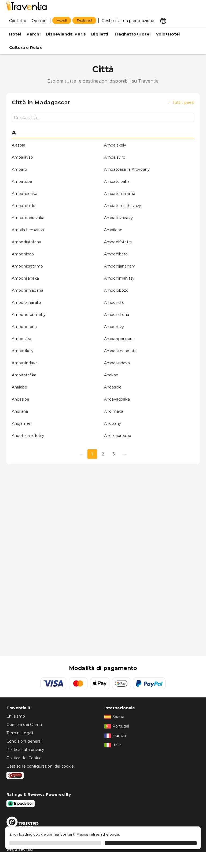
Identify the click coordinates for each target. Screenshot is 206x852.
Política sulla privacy (25, 749)
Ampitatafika (24, 375)
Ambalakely (115, 145)
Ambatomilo (24, 205)
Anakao (111, 375)
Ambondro (114, 302)
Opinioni (39, 20)
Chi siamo (15, 716)
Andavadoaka (117, 399)
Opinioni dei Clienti (24, 724)
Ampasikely (23, 350)
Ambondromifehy (29, 314)
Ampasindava (25, 363)
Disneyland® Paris (66, 34)
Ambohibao (23, 254)
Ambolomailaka (26, 302)
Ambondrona (116, 314)
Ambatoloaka (117, 181)
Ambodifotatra (118, 242)
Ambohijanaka (25, 278)
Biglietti (99, 34)
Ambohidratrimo (27, 266)
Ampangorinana (119, 338)
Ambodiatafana (26, 242)
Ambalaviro (115, 157)
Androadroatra (117, 435)
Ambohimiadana (27, 290)
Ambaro (19, 169)
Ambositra (21, 338)
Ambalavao (22, 157)
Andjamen (21, 423)
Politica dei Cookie (24, 757)
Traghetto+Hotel (132, 34)
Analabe (19, 387)
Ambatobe (22, 181)
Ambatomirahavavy (122, 205)
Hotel (15, 34)
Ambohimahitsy (119, 278)
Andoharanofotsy (28, 435)
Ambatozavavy (118, 217)
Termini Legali (19, 732)
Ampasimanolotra (121, 350)
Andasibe (113, 387)
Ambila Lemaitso (28, 229)
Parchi (34, 34)
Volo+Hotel (168, 34)
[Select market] (163, 20)
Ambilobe (113, 229)
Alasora (18, 145)
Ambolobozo (116, 290)
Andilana (20, 411)
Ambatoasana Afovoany (127, 169)
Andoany (112, 423)
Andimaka (113, 411)
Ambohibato (116, 254)
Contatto (17, 20)
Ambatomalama (119, 193)
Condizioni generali (24, 741)
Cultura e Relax (25, 47)
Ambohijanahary (119, 266)
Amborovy (114, 326)
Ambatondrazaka (28, 217)
